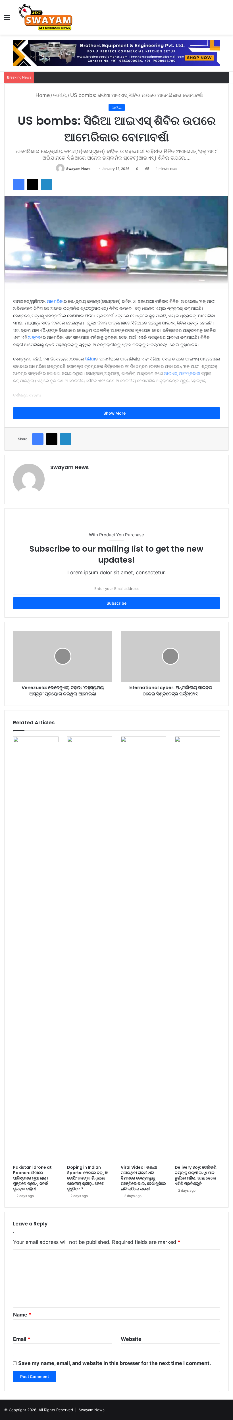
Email (21, 1339)
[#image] (116, 53)
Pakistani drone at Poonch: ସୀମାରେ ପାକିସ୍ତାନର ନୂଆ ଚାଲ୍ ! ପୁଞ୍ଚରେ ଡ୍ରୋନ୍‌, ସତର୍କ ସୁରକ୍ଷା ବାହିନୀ (32, 1178)
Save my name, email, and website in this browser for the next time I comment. (114, 1363)
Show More (114, 413)
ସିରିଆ (90, 359)
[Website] (53, 477)
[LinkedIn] (46, 184)
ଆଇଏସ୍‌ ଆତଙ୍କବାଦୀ (182, 373)
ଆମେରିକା (55, 301)
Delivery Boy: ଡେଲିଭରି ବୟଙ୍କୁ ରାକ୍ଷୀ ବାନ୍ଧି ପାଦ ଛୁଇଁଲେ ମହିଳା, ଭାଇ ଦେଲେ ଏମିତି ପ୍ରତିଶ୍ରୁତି (196, 1175)
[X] (32, 184)
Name (22, 1315)
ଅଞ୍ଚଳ (34, 337)
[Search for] (226, 19)
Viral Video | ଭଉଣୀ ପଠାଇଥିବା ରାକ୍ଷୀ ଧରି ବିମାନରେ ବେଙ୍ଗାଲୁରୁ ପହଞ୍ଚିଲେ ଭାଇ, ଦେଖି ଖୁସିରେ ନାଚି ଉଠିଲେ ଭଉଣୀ (143, 1178)
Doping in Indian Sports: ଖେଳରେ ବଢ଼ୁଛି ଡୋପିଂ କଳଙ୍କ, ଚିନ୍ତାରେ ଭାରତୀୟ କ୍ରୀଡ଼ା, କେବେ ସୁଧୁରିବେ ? (87, 1178)
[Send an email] (92, 168)
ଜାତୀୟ (60, 95)
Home (42, 95)
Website (131, 1339)
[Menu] (7, 19)
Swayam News (78, 168)
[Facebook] (18, 184)
